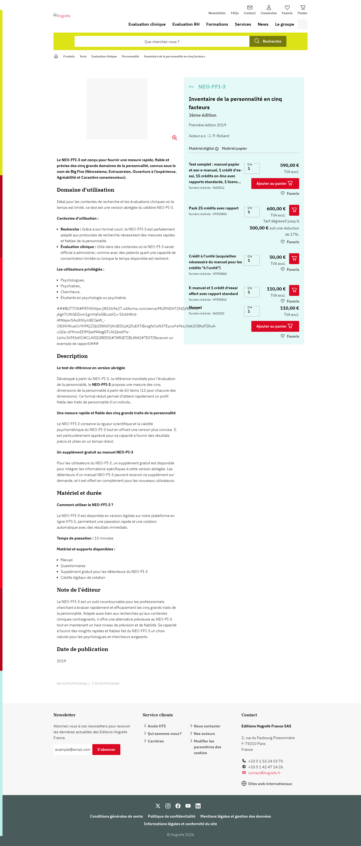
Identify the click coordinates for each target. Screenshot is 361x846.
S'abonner (106, 749)
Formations (217, 24)
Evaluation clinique (147, 24)
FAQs (235, 13)
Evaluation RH (186, 24)
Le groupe (284, 24)
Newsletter (217, 13)
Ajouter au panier (271, 183)
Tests (83, 56)
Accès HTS (157, 726)
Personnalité (130, 56)
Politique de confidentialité (171, 816)
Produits (69, 56)
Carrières (156, 741)
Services (243, 24)
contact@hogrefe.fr (264, 772)
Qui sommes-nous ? (165, 733)
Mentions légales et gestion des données (235, 816)
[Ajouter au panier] (294, 210)
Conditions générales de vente (116, 816)
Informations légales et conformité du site (180, 823)
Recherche (272, 41)
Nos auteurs (204, 733)
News (263, 24)
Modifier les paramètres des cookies (207, 747)
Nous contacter (207, 726)
